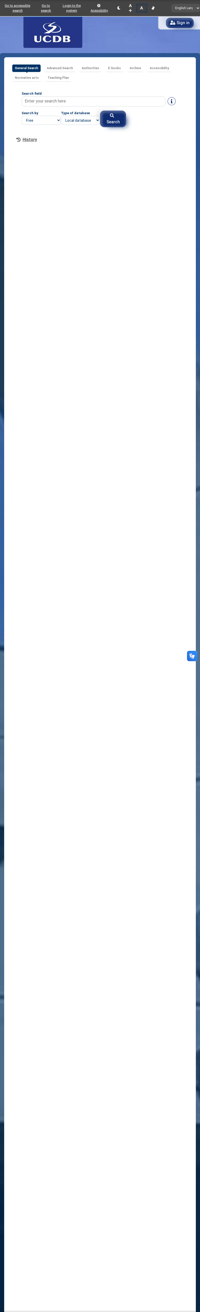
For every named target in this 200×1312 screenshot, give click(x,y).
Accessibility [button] (159, 68)
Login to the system (72, 8)
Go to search (46, 8)
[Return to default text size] (141, 8)
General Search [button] (26, 68)
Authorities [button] (90, 68)
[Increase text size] (130, 8)
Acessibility (99, 10)
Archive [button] (135, 68)
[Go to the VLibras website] (153, 8)
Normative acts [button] (27, 78)
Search (113, 121)
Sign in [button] (183, 22)
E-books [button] (114, 68)
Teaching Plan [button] (58, 78)
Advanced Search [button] (60, 68)
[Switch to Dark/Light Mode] (119, 8)
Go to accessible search (17, 8)
